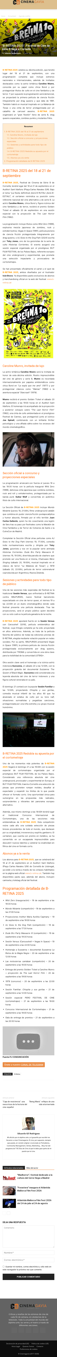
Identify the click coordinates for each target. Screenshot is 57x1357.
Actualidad (12, 16)
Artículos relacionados (13, 1168)
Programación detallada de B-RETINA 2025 (24, 161)
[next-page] (8, 1213)
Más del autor (32, 1168)
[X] (11, 62)
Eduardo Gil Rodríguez (13, 53)
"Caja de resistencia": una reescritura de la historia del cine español (15, 1104)
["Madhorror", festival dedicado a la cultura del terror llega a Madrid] (9, 1178)
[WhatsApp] (29, 62)
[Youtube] (42, 1330)
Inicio (3, 16)
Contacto (40, 1346)
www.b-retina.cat (33, 873)
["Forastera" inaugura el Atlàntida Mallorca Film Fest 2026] (9, 1190)
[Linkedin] (17, 62)
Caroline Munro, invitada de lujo (22, 135)
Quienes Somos (28, 1346)
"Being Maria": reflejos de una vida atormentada (41, 1103)
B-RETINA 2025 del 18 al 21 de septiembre (24, 131)
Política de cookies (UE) (40, 1343)
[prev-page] (4, 1213)
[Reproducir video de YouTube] (28, 1040)
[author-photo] (28, 1130)
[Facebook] (5, 62)
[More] (36, 62)
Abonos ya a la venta (18, 158)
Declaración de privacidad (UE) (17, 1343)
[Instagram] (21, 1330)
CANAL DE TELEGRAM (32, 1064)
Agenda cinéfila (24, 16)
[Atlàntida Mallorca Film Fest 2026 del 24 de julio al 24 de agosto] (9, 1203)
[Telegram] (23, 62)
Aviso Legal (16, 1346)
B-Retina (17, 1074)
